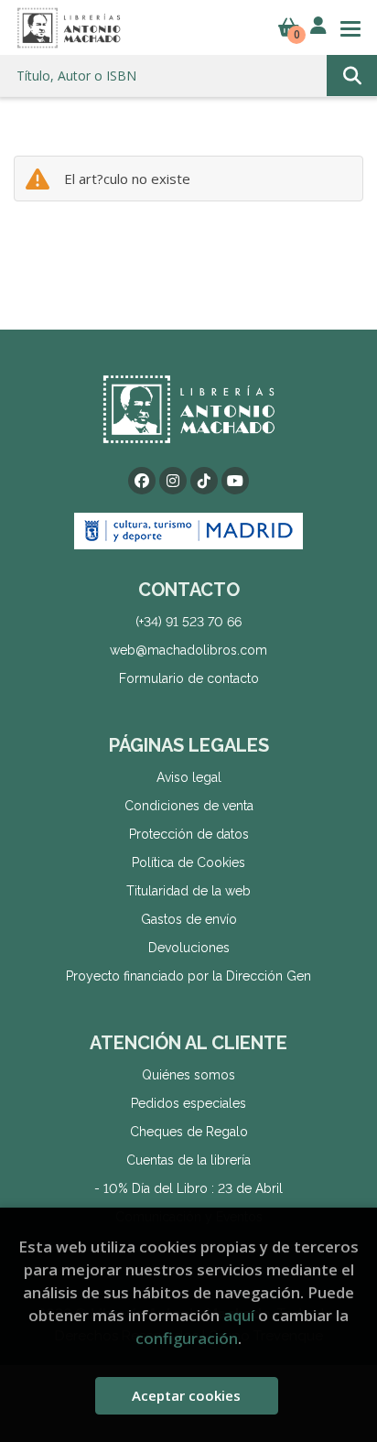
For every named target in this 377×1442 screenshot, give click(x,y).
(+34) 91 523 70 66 (188, 621)
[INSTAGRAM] (173, 480)
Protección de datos (189, 834)
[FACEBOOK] (142, 480)
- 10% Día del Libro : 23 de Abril (188, 1188)
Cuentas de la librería (188, 1160)
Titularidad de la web (188, 891)
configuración (186, 1338)
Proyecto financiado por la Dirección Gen (188, 976)
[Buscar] (352, 75)
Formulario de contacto (189, 678)
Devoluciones (189, 947)
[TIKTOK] (204, 480)
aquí (238, 1315)
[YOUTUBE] (235, 480)
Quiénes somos (188, 1075)
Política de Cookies (188, 862)
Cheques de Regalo (189, 1131)
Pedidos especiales (188, 1103)
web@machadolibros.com (188, 650)
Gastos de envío (189, 919)
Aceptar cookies (186, 1395)
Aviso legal (188, 777)
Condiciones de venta (188, 805)
